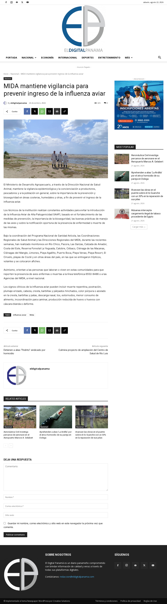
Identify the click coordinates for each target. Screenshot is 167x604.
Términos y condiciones (106, 601)
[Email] (49, 111)
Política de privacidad (131, 601)
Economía (47, 57)
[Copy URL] (64, 111)
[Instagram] (11, 2)
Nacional (28, 57)
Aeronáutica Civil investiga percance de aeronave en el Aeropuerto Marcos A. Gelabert (18, 435)
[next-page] (11, 446)
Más (127, 57)
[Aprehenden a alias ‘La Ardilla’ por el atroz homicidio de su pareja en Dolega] (55, 416)
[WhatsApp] (42, 111)
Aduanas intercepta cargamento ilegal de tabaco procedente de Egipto (146, 213)
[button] (159, 57)
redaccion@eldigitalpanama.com (77, 576)
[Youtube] (27, 2)
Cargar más (137, 226)
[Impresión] (57, 111)
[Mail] (16, 2)
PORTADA (11, 57)
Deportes (88, 57)
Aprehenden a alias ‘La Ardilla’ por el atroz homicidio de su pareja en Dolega (55, 435)
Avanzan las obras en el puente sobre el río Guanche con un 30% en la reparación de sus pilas (90, 435)
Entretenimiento (109, 57)
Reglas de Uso (150, 601)
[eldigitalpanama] (6, 103)
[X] (22, 2)
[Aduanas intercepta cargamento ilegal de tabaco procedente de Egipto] (121, 214)
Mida (32, 315)
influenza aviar (19, 315)
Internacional (67, 57)
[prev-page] (6, 446)
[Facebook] (6, 2)
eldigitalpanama (18, 103)
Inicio (6, 73)
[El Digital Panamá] (83, 29)
